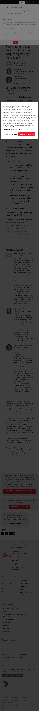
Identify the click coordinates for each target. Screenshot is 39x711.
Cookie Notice (13, 126)
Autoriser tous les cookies (27, 134)
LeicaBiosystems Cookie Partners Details (13, 129)
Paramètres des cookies (11, 134)
